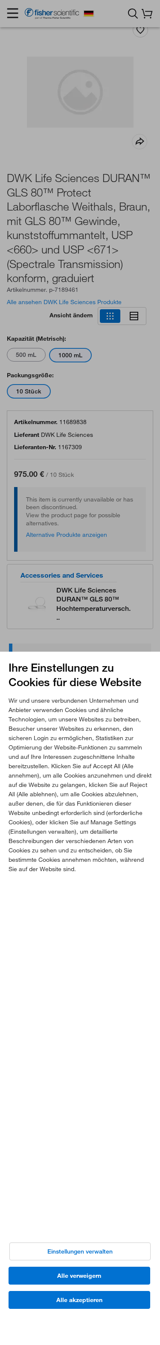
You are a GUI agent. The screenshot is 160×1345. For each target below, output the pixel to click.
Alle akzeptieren (79, 1300)
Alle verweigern (79, 1275)
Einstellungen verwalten (80, 1251)
